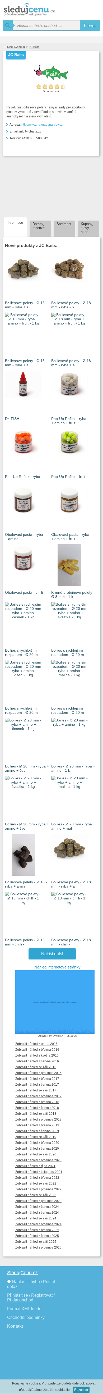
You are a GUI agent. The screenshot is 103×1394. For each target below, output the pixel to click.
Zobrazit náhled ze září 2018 (35, 1114)
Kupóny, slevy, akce (87, 228)
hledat (90, 25)
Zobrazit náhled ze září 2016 (35, 1067)
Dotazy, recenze (38, 226)
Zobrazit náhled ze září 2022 (35, 1183)
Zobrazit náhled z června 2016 (37, 1061)
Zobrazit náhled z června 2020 (37, 1148)
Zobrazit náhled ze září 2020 (35, 1154)
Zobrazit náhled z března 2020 (37, 1143)
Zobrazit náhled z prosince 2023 (38, 1201)
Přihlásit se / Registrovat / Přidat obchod (31, 1297)
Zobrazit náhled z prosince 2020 (38, 1160)
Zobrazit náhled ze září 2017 (35, 1090)
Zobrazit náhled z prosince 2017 (38, 1096)
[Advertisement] (30, 185)
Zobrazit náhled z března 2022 (37, 1178)
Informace (15, 223)
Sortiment (64, 224)
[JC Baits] (51, 79)
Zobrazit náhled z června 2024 (37, 1207)
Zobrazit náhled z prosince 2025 (38, 1247)
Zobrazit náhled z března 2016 (37, 1050)
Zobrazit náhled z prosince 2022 (38, 1189)
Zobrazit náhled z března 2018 (37, 1102)
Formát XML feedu (24, 1308)
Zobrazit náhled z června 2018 (37, 1108)
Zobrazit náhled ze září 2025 (35, 1242)
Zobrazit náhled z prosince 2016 (38, 1073)
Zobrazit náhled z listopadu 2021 (38, 1172)
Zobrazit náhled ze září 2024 (35, 1218)
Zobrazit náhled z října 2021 (35, 1166)
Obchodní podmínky (26, 1317)
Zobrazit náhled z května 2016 (37, 1055)
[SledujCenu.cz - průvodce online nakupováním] (37, 10)
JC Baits (34, 46)
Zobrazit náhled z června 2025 (37, 1236)
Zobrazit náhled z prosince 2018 (38, 1119)
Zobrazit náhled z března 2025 (37, 1230)
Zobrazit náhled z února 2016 (36, 1044)
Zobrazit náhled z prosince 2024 (38, 1224)
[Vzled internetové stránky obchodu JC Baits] (57, 1002)
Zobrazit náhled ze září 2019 (35, 1137)
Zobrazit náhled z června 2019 (37, 1131)
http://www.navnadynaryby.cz (42, 124)
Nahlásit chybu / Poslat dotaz (31, 1284)
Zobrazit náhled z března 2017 (37, 1079)
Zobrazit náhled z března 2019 (37, 1125)
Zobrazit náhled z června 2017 (37, 1084)
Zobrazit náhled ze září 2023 (35, 1195)
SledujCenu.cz (16, 46)
